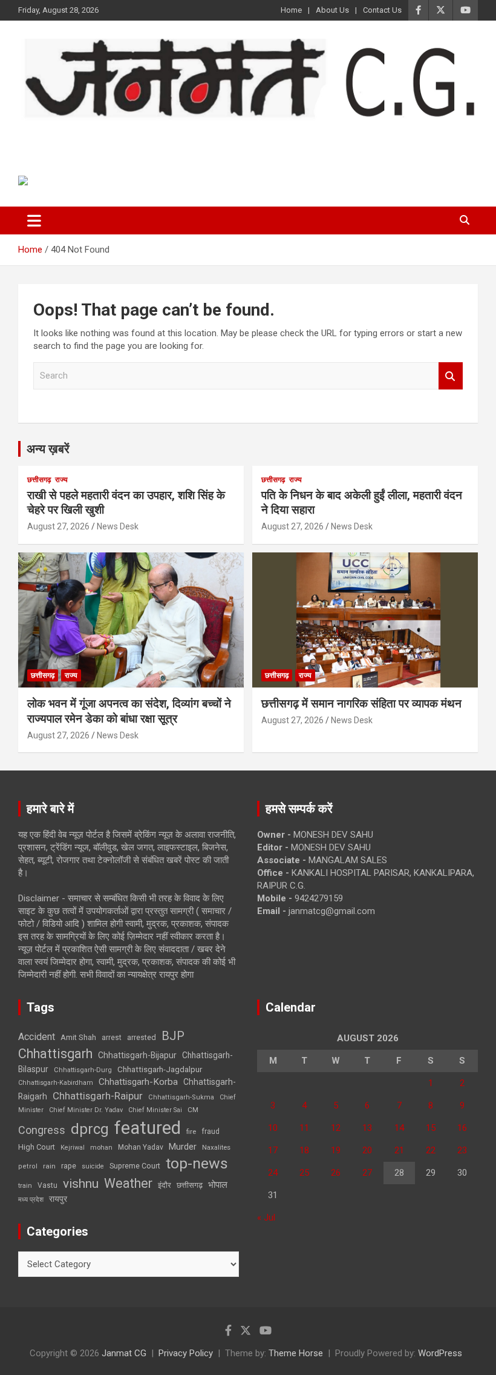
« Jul (266, 1217)
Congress (41, 1130)
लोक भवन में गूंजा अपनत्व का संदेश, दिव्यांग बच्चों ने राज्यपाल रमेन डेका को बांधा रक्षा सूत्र (129, 711)
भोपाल (217, 1184)
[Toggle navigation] (34, 220)
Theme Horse (296, 1353)
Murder (183, 1146)
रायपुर (58, 1199)
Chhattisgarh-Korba (138, 1081)
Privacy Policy (185, 1353)
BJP (173, 1036)
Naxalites (216, 1147)
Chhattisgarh (55, 1053)
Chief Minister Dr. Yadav (86, 1110)
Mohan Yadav (140, 1147)
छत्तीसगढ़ (190, 1185)
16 (462, 1127)
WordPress (440, 1353)
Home (291, 10)
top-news (197, 1163)
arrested (141, 1037)
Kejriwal (72, 1147)
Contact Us (382, 10)
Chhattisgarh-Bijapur (137, 1055)
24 (273, 1172)
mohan (101, 1147)
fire (191, 1131)
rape (68, 1165)
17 (273, 1150)
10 (273, 1127)
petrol (28, 1166)
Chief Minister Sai (155, 1110)
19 (336, 1150)
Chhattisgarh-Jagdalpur (159, 1069)
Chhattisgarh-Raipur (98, 1096)
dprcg (90, 1129)
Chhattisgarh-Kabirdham (55, 1083)
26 (336, 1172)
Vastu (47, 1185)
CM (193, 1109)
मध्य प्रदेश (31, 1200)
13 (367, 1127)
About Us (332, 10)
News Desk (118, 526)
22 (431, 1150)
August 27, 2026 (58, 526)
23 (462, 1150)
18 (304, 1150)
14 (399, 1127)
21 (399, 1150)
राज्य (61, 479)
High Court (36, 1146)
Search (451, 375)
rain (49, 1166)
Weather (128, 1183)
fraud (210, 1131)
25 (304, 1172)
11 (304, 1127)
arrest (112, 1037)
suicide (93, 1166)
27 (367, 1172)
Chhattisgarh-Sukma (181, 1097)
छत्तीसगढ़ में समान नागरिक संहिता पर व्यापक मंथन (361, 704)
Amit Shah (78, 1037)
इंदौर (164, 1185)
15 (431, 1127)
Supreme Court (134, 1165)
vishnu (81, 1183)
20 (367, 1150)
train (25, 1186)
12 (336, 1127)
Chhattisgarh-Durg (83, 1069)
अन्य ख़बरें (48, 449)
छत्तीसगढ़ (39, 479)
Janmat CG (77, 137)
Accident (36, 1036)
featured (147, 1128)
